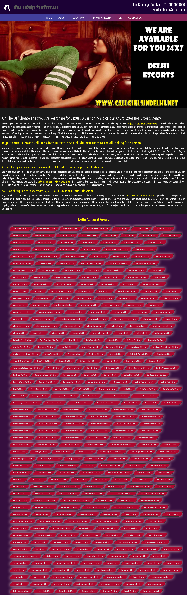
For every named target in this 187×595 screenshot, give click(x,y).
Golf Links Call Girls (163, 479)
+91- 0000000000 (173, 4)
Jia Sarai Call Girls (19, 577)
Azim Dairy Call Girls (20, 284)
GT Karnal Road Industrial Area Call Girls (76, 500)
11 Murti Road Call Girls (21, 228)
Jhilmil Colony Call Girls (171, 570)
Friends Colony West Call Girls (50, 459)
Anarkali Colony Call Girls (43, 249)
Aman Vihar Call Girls (148, 235)
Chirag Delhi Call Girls (164, 354)
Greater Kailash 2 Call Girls (93, 493)
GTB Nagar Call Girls (126, 500)
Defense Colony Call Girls (96, 382)
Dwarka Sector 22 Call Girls (73, 431)
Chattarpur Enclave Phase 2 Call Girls (25, 354)
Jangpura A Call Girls (20, 563)
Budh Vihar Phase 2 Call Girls (49, 340)
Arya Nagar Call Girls (163, 256)
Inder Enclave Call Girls (155, 535)
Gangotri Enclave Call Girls (67, 465)
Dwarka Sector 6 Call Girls (146, 438)
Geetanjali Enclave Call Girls (91, 472)
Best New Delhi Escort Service (140, 195)
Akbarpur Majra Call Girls (43, 235)
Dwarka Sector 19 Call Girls (100, 424)
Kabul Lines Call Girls (155, 584)
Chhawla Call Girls (116, 354)
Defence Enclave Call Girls (71, 382)
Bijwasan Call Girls (58, 333)
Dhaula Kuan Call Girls (90, 396)
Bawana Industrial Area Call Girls (50, 312)
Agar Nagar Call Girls (141, 228)
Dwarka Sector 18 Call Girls (22, 424)
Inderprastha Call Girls (60, 542)
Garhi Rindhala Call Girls (158, 465)
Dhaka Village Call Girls (170, 389)
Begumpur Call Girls (119, 312)
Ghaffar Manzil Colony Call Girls (118, 472)
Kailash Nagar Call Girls (66, 591)
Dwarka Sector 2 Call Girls (151, 424)
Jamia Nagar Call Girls (117, 556)
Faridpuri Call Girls (19, 452)
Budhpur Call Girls (72, 340)
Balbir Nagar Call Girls (83, 298)
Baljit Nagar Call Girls (126, 298)
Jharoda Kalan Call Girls (105, 570)
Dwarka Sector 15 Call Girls (47, 417)
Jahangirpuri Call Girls (171, 549)
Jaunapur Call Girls (172, 563)
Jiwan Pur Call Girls (39, 577)
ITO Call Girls (40, 549)
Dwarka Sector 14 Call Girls (22, 417)
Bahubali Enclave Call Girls (127, 291)
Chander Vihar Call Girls (114, 347)
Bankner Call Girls (19, 305)
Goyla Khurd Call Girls (20, 493)
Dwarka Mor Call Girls (171, 403)
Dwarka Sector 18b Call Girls (74, 424)
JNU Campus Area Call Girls (115, 577)
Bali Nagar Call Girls (105, 298)
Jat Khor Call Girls (153, 563)
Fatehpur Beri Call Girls (62, 452)
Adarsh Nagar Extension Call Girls (97, 228)
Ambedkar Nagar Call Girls (22, 242)
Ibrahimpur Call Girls (112, 535)
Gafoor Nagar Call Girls (95, 459)
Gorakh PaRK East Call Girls (42, 486)
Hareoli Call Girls (130, 514)
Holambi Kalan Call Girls (21, 535)
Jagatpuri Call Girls (103, 549)
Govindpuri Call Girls (115, 486)
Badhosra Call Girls (19, 291)
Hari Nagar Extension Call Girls (50, 521)
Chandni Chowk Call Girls (137, 347)
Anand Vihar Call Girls (20, 249)
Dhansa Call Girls (18, 396)
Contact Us (135, 18)
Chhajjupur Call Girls (74, 354)
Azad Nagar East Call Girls (111, 277)
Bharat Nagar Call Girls (72, 326)
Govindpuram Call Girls (92, 486)
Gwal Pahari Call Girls (20, 514)
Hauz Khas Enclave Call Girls (61, 528)
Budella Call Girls (141, 333)
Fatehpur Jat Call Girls (85, 452)
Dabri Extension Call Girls (112, 368)
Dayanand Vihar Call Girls (47, 382)
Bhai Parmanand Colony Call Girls (124, 319)
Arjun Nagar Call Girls (141, 256)
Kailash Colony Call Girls (21, 591)
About (62, 18)
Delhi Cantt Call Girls (168, 382)
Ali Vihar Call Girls (110, 235)
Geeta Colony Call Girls (66, 472)
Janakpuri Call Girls (139, 556)
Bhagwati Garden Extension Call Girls (71, 319)
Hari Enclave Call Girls (150, 514)
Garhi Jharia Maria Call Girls (110, 465)
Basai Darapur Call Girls (88, 305)
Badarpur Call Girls (129, 284)
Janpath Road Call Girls (91, 563)
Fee (120, 18)
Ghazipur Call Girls (164, 472)
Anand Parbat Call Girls (155, 242)
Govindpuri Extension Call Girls (140, 486)
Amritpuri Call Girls (66, 242)
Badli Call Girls (38, 291)
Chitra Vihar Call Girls (44, 361)
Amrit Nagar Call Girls (45, 242)
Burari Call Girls (114, 340)
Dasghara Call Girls (110, 375)
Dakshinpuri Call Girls (20, 375)
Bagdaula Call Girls (84, 291)
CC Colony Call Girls (133, 340)
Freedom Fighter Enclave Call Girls (111, 452)
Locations (79, 18)
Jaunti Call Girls (18, 570)
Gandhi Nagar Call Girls (140, 459)
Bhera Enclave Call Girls (137, 326)
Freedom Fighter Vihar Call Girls (141, 452)
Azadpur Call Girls (159, 277)
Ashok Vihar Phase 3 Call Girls (145, 263)
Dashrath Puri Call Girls (131, 375)
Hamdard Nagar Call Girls (64, 514)
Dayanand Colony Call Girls (22, 382)
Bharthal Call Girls (116, 326)
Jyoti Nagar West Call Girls (110, 584)
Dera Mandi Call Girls (62, 389)
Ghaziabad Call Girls (143, 472)
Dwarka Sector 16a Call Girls (99, 417)
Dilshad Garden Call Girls (55, 403)
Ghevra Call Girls (18, 479)
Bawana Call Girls (154, 305)
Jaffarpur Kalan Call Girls (60, 549)
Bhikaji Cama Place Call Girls (162, 326)
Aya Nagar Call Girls (39, 277)
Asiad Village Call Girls (113, 270)
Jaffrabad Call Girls (82, 549)
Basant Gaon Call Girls (111, 305)
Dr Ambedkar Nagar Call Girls (106, 403)
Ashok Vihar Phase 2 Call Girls (118, 263)
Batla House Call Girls (133, 305)
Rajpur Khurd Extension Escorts (142, 123)
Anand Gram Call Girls (88, 242)
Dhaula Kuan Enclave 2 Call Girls (145, 396)
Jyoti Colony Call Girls (61, 584)
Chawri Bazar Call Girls (52, 354)
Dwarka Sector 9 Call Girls (71, 445)
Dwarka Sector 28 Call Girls (22, 438)
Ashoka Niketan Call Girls (49, 270)
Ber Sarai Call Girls (19, 319)
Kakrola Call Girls (130, 591)
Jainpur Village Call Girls (95, 556)
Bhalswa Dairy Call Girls (21, 326)
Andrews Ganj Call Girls (90, 249)
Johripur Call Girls (138, 577)
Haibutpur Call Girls (41, 514)
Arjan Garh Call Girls (120, 256)
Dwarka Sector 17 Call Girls (151, 417)
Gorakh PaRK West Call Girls (68, 486)
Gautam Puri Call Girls (44, 472)
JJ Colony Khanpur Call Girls (62, 577)
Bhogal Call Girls (18, 333)
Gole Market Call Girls (142, 479)
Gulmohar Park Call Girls (69, 507)
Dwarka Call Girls (150, 403)
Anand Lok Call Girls (109, 242)
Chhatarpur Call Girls (96, 354)
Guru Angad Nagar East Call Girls (96, 507)
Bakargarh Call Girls (171, 291)
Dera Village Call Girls (84, 389)
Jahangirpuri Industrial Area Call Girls (25, 556)
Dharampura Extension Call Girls (64, 396)
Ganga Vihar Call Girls (43, 465)
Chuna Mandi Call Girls (133, 361)
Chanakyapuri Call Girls (45, 347)
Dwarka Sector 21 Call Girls (47, 431)
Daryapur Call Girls (90, 375)
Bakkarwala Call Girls (43, 298)
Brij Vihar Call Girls (122, 333)
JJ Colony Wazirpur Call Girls (88, 577)
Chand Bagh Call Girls (67, 347)
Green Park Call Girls (20, 500)
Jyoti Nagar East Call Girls (84, 584)
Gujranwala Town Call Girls (150, 500)
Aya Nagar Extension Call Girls (64, 277)
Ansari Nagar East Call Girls (144, 249)
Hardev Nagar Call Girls (87, 514)
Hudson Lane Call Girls (68, 535)
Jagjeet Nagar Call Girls (125, 549)
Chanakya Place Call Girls (21, 347)
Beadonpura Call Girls (76, 312)
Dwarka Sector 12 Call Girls (98, 410)
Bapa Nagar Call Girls (40, 305)
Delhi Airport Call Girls (120, 382)
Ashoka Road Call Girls (72, 270)
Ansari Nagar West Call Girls (22, 256)
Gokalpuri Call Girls (121, 479)
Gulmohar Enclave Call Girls (44, 507)
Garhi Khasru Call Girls (135, 465)
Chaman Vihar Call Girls (155, 340)
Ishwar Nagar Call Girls (20, 549)
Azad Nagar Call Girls (89, 277)
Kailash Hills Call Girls (44, 591)
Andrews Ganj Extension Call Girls (117, 249)
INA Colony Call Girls (133, 535)
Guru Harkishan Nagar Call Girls (154, 507)
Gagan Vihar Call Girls (118, 459)
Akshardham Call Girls (66, 235)
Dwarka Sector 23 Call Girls (98, 431)
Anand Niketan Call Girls (132, 242)
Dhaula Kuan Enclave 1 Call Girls (116, 396)
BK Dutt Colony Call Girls (100, 333)
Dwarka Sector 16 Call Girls (73, 417)
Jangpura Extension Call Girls (65, 563)
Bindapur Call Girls (78, 333)
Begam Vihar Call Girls (98, 312)
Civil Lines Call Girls (155, 361)
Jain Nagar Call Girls (72, 556)
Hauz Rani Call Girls (84, 528)
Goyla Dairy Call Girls (164, 486)
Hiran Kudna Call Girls (131, 528)
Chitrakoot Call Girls (65, 361)
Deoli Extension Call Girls (39, 389)
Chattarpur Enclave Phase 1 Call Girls (165, 347)
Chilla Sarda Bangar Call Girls (139, 354)
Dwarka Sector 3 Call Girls (72, 438)
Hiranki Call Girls (151, 528)
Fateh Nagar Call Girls (40, 452)
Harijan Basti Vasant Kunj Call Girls (106, 521)
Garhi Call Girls (89, 465)
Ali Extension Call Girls (88, 235)
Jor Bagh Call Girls (19, 584)
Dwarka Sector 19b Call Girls (126, 424)
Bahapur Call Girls (104, 291)
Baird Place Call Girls (150, 291)
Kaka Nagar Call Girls (110, 591)
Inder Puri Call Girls (19, 542)
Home (48, 18)
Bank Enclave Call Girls (170, 298)
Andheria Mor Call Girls (67, 249)
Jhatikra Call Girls (126, 570)
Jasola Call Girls (112, 563)
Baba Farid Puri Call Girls (65, 284)
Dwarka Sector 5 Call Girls (121, 438)
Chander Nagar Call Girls (90, 347)
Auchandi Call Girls (19, 277)
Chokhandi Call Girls (111, 361)
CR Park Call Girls (53, 368)
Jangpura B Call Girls (41, 563)
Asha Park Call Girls (45, 263)
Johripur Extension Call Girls (160, 577)
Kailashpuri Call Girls (88, 591)
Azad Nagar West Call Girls (137, 277)
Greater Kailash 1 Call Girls (68, 493)
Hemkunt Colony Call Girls (107, 528)
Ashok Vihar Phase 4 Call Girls (23, 270)
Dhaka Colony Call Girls (147, 389)
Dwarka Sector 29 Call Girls (47, 438)
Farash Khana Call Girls (148, 445)
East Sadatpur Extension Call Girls (122, 445)
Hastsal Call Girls (38, 528)
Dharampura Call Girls (39, 396)
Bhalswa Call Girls (171, 319)
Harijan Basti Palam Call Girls (77, 521)
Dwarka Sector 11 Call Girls (72, 410)
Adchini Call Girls (121, 228)
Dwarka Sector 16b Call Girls (125, 417)
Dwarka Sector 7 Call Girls (21, 445)
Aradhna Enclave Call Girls (48, 256)
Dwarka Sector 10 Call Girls (47, 410)
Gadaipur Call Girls (73, 459)
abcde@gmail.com (173, 9)
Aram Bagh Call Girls (99, 256)
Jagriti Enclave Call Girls (148, 549)
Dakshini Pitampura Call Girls (165, 368)
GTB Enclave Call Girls (105, 500)
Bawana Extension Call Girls (22, 312)
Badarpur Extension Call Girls (152, 284)
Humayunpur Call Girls (90, 535)
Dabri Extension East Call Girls (139, 368)
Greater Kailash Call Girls (43, 493)
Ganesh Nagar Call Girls (21, 465)
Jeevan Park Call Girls (62, 570)
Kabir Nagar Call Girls (133, 584)
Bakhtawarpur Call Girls (21, 298)
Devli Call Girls (127, 389)
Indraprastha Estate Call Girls (127, 542)
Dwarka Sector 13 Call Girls (149, 410)
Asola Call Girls (156, 270)
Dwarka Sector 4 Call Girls (97, 438)
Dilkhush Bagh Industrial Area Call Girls (26, 403)
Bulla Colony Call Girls (93, 340)
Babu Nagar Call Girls (108, 284)
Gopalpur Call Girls (19, 486)
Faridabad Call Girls (170, 445)
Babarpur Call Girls (87, 284)
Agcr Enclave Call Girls (163, 228)
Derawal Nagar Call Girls (107, 389)
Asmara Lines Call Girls (136, 270)
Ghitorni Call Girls (38, 479)
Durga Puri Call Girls (130, 403)
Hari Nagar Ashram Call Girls (22, 521)
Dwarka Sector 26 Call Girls (124, 431)
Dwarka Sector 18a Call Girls (48, 424)
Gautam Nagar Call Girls (21, 472)
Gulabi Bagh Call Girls (20, 507)
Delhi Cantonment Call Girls (144, 382)
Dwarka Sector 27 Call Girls (149, 431)
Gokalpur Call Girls (101, 479)
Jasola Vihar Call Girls (132, 563)
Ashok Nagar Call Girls (66, 263)
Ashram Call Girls (93, 270)
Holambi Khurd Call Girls (45, 535)
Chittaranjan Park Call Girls (88, 361)
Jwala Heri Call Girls (39, 584)
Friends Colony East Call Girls (22, 459)
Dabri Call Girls (92, 368)
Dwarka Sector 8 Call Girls (46, 445)
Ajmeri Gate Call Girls (20, 235)
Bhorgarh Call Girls (38, 333)
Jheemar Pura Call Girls (147, 570)
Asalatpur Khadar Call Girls (22, 263)
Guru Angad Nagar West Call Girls (125, 507)
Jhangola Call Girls (83, 570)
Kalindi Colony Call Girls (151, 591)
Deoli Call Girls (18, 389)
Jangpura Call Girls (159, 556)
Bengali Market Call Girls (163, 312)
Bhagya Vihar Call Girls (98, 319)
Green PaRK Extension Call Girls (44, 500)
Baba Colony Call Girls (41, 284)
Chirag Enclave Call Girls (21, 361)
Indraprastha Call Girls (102, 542)
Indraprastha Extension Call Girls (155, 542)
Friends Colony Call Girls (168, 452)
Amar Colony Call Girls (170, 235)
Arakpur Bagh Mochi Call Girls (74, 256)
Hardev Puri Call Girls (110, 514)
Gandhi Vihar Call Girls (163, 459)
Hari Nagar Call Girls (172, 514)
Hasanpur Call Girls (19, 528)
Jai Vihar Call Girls (52, 556)
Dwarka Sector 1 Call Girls (21, 410)
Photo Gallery (102, 18)
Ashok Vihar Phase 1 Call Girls (91, 263)
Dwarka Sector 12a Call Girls (123, 410)
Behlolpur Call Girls (140, 312)
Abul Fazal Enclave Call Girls (46, 228)
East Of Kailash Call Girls (95, 445)
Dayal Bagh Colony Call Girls (156, 375)
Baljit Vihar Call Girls (148, 298)
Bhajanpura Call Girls (150, 319)
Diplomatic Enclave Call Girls (80, 403)
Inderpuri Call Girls (81, 542)
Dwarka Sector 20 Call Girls (22, 431)
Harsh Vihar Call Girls (155, 521)
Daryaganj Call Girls (69, 375)
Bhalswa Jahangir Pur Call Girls (46, 326)
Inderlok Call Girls (39, 542)
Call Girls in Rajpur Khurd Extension (54, 181)
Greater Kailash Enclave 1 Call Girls (121, 493)
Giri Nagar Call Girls (80, 479)
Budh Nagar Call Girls (162, 333)
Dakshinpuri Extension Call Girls (45, 375)
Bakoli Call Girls (63, 298)
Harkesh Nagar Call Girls (133, 521)
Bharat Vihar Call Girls (94, 326)
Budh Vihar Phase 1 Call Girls (22, 340)
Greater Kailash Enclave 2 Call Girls (152, 493)
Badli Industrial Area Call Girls (61, 291)
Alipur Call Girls (129, 235)
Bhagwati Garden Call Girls (42, 319)
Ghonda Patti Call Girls (58, 479)
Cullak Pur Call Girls (72, 368)
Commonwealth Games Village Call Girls (26, 368)
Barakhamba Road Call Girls (63, 305)
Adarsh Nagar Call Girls (70, 228)
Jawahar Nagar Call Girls (39, 570)
